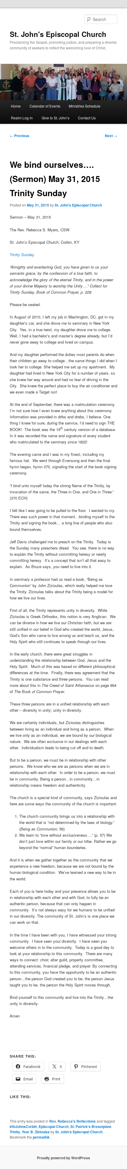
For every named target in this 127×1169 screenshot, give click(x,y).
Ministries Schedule (84, 105)
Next (111, 135)
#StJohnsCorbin (23, 1126)
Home (16, 105)
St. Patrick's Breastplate (90, 1126)
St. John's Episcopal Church (58, 34)
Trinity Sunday (22, 254)
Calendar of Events (45, 105)
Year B (27, 1131)
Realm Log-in (22, 117)
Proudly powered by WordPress (63, 1157)
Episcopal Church (54, 1126)
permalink (41, 1137)
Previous (19, 135)
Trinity (15, 1131)
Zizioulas (42, 1131)
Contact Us (87, 117)
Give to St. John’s (55, 117)
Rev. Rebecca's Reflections (72, 1121)
